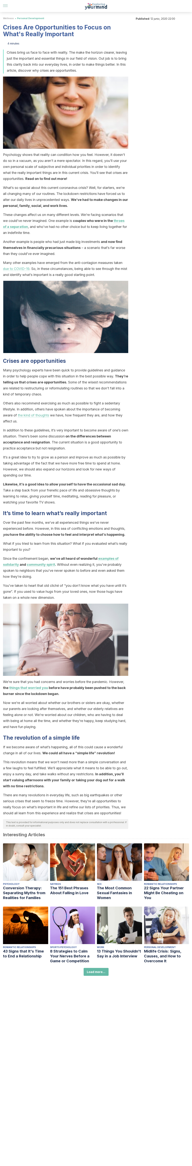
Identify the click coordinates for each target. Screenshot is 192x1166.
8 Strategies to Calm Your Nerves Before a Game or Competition (69, 956)
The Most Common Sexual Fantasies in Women (114, 893)
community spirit (41, 564)
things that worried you (28, 688)
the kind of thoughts (33, 415)
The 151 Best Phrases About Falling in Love (69, 890)
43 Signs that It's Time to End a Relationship (23, 953)
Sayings (55, 884)
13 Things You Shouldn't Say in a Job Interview (119, 953)
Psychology (11, 884)
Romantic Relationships (160, 884)
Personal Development (30, 18)
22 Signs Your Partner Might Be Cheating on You (164, 893)
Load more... (96, 972)
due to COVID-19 (16, 269)
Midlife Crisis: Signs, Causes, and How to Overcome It (162, 956)
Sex (99, 884)
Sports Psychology (63, 947)
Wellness (8, 18)
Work (100, 947)
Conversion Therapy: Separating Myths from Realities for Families (24, 893)
